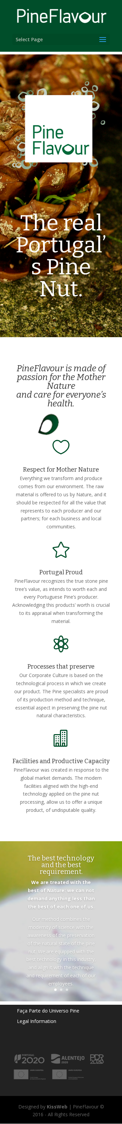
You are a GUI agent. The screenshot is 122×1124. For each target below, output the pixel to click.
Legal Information (36, 1021)
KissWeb (57, 1106)
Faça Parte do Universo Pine (48, 1010)
